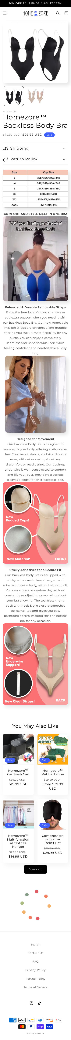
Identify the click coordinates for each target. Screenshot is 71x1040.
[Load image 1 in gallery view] (14, 96)
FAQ (35, 961)
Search (36, 944)
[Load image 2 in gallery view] (35, 96)
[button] (5, 13)
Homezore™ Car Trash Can (18, 772)
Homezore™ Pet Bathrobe (53, 772)
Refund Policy (35, 978)
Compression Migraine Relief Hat (53, 839)
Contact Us (36, 953)
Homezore (39, 1033)
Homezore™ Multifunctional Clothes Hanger (18, 841)
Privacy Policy (35, 970)
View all (35, 869)
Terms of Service (36, 987)
